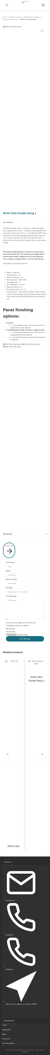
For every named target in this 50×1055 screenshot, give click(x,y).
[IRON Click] (13, 750)
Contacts (4, 1025)
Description (8, 222)
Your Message (11, 596)
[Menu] (6, 5)
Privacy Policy (23, 626)
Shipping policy (6, 1029)
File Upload (10, 629)
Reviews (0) (7, 534)
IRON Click (14, 846)
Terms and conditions (8, 1043)
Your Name (10, 562)
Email (8, 571)
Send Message (25, 639)
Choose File (10, 632)
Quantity (9, 588)
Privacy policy (6, 1039)
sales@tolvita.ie (10, 900)
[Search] (43, 5)
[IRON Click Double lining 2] (36, 666)
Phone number (11, 579)
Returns (4, 1034)
